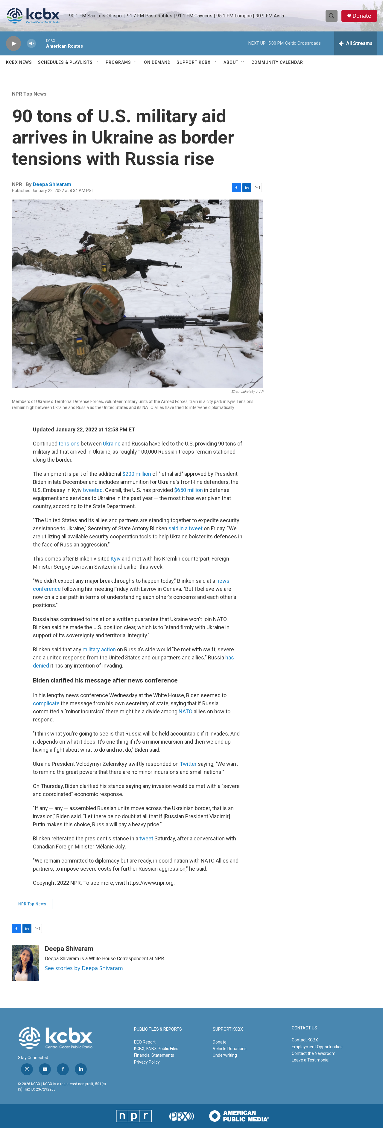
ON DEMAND (157, 62)
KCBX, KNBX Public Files (156, 1048)
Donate (361, 16)
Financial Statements (154, 1055)
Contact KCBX (305, 1040)
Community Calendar (277, 62)
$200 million (136, 474)
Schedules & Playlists (65, 62)
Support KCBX (194, 62)
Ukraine (112, 443)
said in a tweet (186, 528)
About (231, 62)
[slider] (41, 43)
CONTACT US (304, 1028)
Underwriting (225, 1055)
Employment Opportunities (317, 1046)
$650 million (188, 490)
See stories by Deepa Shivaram (84, 968)
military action (99, 649)
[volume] (31, 43)
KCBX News (19, 62)
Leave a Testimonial (310, 1060)
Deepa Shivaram (52, 184)
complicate (46, 703)
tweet (146, 838)
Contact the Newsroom (313, 1053)
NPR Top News (29, 94)
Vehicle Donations (230, 1048)
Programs (118, 62)
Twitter (188, 764)
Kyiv (116, 558)
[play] (13, 43)
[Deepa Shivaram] (25, 963)
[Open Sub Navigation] (97, 62)
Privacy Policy (147, 1062)
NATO (185, 711)
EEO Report (145, 1042)
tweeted (93, 490)
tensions (69, 443)
